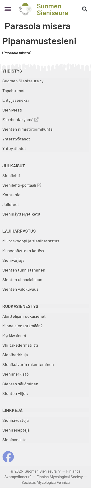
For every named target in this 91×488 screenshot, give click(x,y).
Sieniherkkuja (15, 354)
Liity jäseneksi (15, 100)
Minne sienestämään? (22, 325)
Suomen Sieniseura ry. (23, 80)
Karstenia (11, 194)
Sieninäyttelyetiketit (21, 213)
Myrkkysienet (14, 335)
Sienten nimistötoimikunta (27, 129)
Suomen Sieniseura (52, 9)
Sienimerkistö (15, 373)
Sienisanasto (14, 439)
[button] (7, 9)
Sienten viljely (15, 393)
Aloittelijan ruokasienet (24, 316)
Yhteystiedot (14, 148)
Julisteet (10, 204)
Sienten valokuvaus (20, 289)
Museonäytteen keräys (23, 250)
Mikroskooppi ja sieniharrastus (30, 240)
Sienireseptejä (16, 429)
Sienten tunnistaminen (23, 269)
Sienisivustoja (15, 420)
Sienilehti (11, 175)
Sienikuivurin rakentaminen (28, 364)
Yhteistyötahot (16, 138)
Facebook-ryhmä (18, 119)
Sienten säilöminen (20, 383)
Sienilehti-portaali (19, 185)
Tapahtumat (13, 90)
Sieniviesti (12, 109)
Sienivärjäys (13, 260)
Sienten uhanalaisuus (22, 279)
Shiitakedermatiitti (20, 345)
